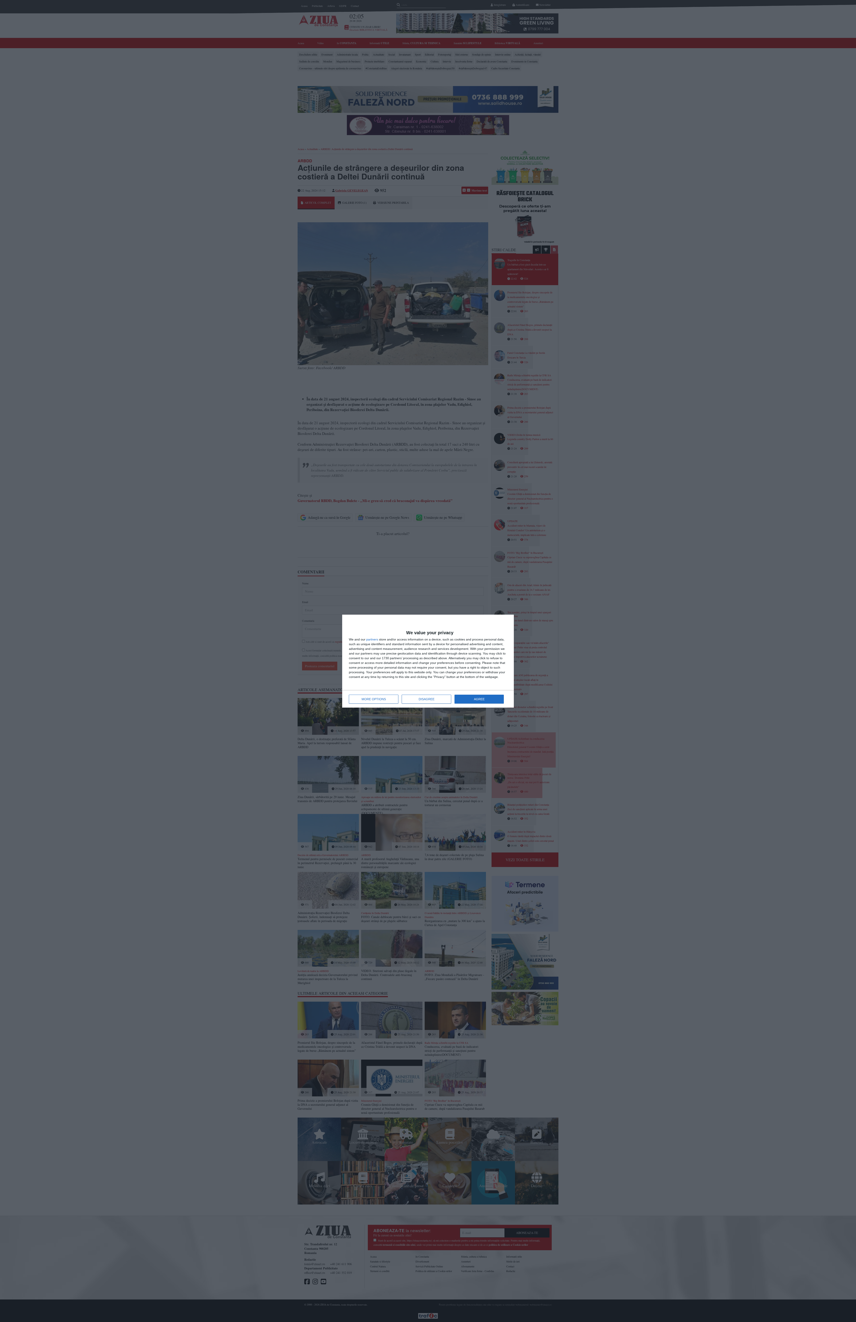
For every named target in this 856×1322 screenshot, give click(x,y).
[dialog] (428, 661)
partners (372, 639)
